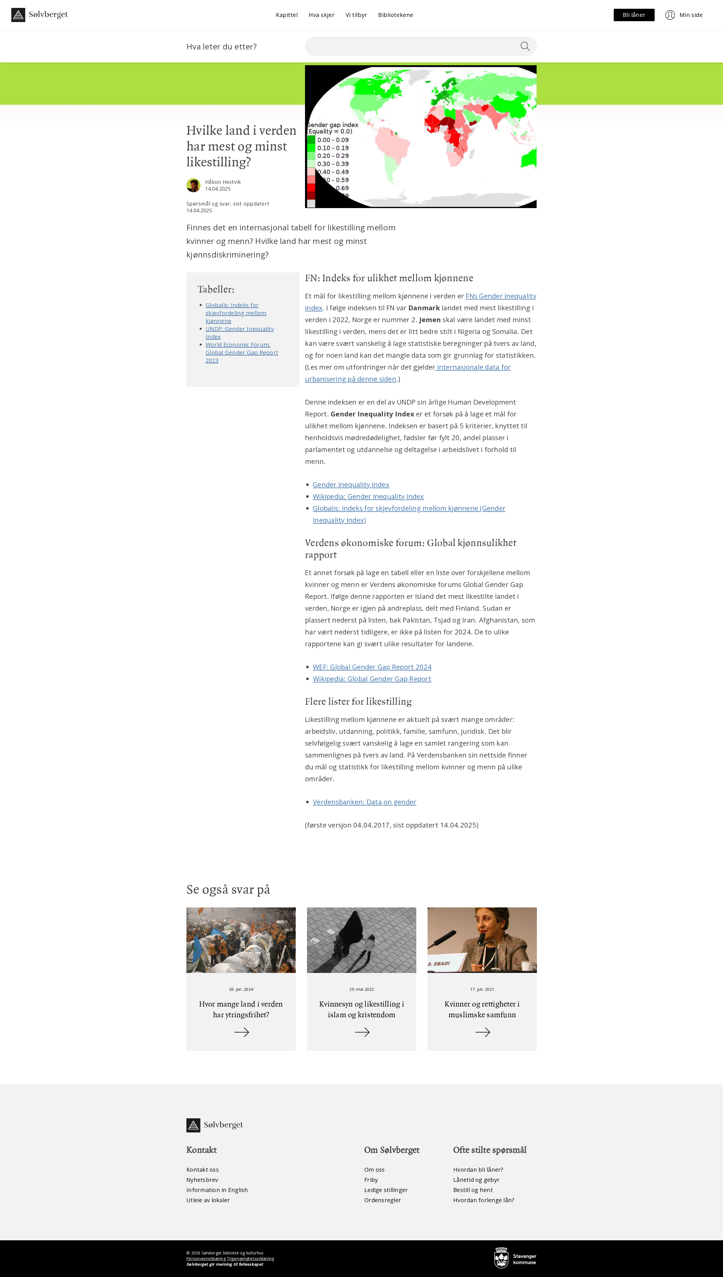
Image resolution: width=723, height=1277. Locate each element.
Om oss (374, 1169)
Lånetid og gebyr (476, 1180)
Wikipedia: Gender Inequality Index (368, 496)
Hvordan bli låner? (478, 1169)
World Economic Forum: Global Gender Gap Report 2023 (242, 352)
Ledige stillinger (386, 1190)
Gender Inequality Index (351, 484)
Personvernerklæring (206, 1258)
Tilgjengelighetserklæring (250, 1258)
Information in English (217, 1190)
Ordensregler (382, 1200)
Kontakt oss (202, 1169)
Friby (371, 1180)
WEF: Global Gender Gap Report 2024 (372, 666)
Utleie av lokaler (208, 1200)
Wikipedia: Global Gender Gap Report (372, 678)
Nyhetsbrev (202, 1180)
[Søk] (528, 46)
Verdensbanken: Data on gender (364, 801)
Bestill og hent (473, 1190)
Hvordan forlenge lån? (483, 1200)
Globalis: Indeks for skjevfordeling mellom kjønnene (236, 313)
